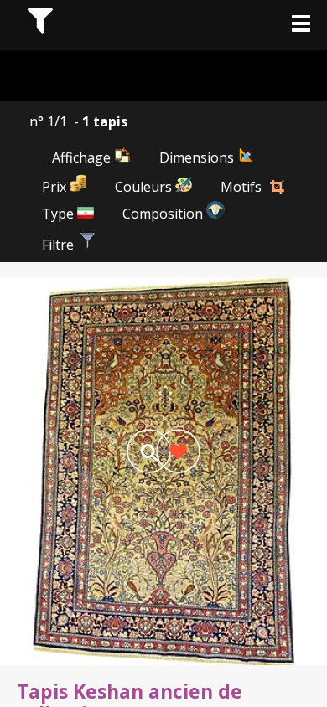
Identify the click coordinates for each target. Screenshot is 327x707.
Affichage (83, 157)
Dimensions (198, 157)
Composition (164, 213)
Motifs (241, 187)
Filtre (59, 244)
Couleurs (145, 187)
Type (59, 213)
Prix (56, 187)
